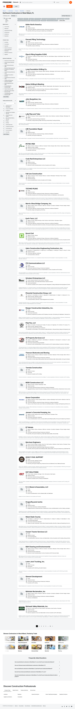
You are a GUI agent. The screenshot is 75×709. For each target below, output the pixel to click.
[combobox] (62, 2)
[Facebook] (64, 706)
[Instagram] (69, 706)
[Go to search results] (15, 103)
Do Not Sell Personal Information (36, 705)
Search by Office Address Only (7, 20)
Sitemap (44, 705)
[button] (3, 26)
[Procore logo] (7, 2)
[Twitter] (66, 706)
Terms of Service (27, 705)
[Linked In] (62, 706)
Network (15, 2)
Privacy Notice (21, 705)
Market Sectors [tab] (15, 690)
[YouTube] (71, 706)
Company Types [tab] (7, 690)
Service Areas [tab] (32, 690)
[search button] (70, 2)
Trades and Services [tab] (24, 690)
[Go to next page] (52, 626)
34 (50, 626)
